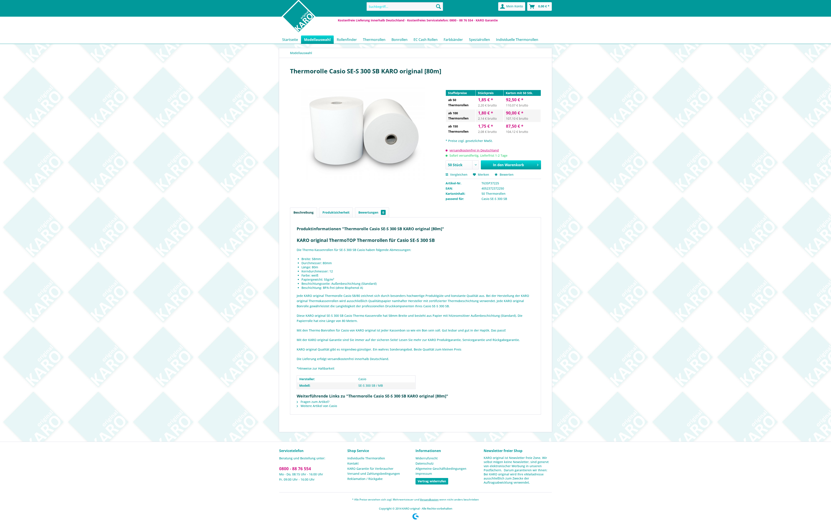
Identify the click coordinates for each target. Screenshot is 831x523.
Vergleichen (458, 174)
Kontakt (353, 463)
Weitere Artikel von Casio (318, 406)
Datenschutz (425, 463)
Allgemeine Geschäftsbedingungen (441, 469)
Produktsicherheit (335, 212)
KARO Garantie (487, 20)
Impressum (424, 474)
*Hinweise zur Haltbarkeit (315, 368)
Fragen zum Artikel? (314, 402)
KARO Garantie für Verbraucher (370, 469)
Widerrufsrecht (427, 458)
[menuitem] (405, 6)
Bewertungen (371, 212)
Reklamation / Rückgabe (365, 479)
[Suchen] (438, 6)
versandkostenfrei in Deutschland (474, 150)
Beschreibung (303, 212)
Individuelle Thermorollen (366, 458)
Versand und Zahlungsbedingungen (373, 474)
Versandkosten (429, 499)
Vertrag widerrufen (432, 481)
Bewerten (506, 174)
